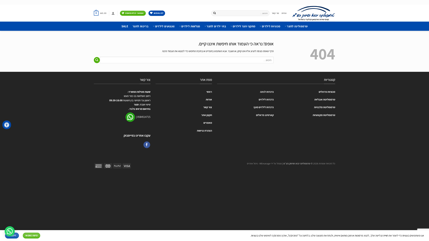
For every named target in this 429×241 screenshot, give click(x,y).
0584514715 (143, 117)
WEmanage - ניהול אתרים (258, 163)
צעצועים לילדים (165, 26)
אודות (284, 13)
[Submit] (214, 13)
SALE (124, 26)
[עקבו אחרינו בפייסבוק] (146, 144)
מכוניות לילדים (271, 26)
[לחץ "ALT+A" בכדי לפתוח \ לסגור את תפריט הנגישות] (6, 124)
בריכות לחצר (140, 26)
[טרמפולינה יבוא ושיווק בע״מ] (313, 13)
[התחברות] (113, 13)
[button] (10, 231)
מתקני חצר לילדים (244, 26)
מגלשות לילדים (190, 26)
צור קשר (275, 13)
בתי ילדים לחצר (216, 26)
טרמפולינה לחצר (297, 26)
